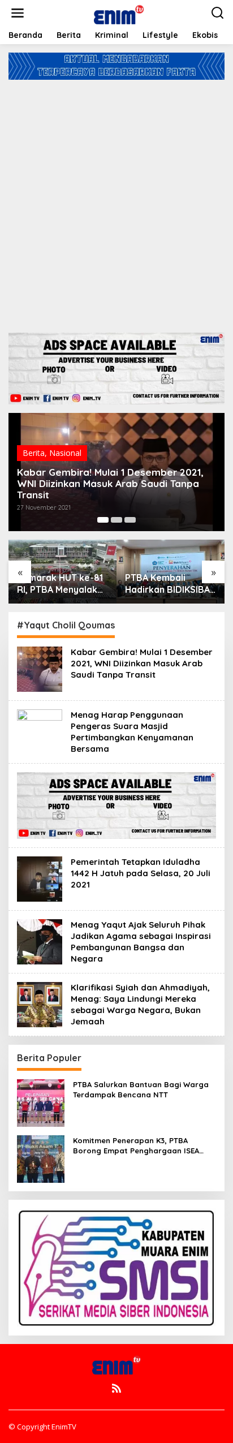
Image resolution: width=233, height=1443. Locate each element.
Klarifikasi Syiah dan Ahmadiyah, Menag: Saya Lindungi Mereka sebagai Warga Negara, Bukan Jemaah (140, 1004)
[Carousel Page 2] (116, 520)
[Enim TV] (119, 12)
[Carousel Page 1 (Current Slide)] (103, 520)
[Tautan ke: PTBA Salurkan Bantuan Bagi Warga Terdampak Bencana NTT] (40, 1101)
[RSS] (116, 1388)
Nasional (65, 452)
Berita (34, 452)
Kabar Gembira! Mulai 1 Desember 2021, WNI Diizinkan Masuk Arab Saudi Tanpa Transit (110, 484)
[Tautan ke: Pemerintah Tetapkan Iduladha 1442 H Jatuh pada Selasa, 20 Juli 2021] (39, 877)
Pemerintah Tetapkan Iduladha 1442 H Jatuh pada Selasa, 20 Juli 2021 (140, 873)
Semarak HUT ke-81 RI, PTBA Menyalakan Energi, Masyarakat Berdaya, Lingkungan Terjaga (62, 584)
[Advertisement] (116, 201)
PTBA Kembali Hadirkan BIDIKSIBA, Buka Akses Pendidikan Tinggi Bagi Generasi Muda (169, 584)
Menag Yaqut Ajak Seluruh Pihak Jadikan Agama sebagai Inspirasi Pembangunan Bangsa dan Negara (141, 941)
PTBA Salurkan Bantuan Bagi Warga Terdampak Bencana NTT (141, 1089)
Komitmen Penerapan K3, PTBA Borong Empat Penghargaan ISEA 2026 (136, 1146)
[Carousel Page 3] (130, 520)
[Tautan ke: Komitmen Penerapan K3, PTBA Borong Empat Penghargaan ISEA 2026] (40, 1157)
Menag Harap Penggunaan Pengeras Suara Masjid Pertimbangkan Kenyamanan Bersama (132, 731)
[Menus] (17, 13)
